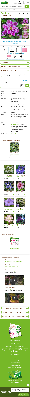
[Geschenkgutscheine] (15, 330)
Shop (2, 10)
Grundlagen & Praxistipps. (10, 271)
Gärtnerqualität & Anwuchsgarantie (11, 66)
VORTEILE (9, 391)
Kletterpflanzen (9, 10)
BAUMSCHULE (4, 391)
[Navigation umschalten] (28, 2)
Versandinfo (4, 62)
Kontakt (15, 358)
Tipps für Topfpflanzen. (10, 289)
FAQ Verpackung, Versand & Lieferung (12, 308)
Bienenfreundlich (15, 124)
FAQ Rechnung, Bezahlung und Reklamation (14, 316)
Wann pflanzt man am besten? (11, 266)
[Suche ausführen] (27, 6)
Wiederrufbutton (15, 354)
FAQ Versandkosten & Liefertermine (11, 312)
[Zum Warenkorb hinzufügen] (27, 85)
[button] (15, 2)
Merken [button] (26, 80)
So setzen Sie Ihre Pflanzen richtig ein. (13, 261)
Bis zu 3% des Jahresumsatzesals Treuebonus (15, 381)
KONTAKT (9, 392)
